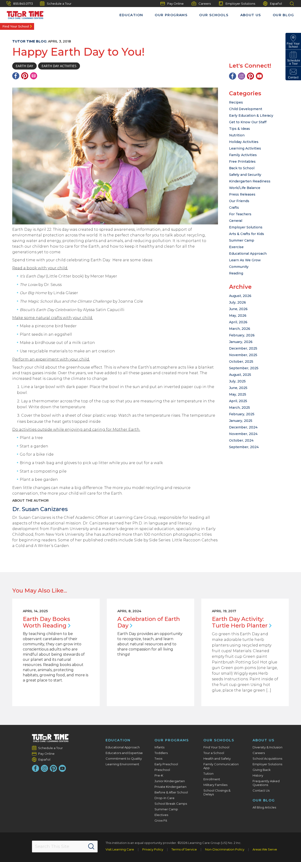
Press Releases (242, 194)
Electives (161, 815)
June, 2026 (238, 309)
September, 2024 (244, 447)
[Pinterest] (24, 75)
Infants (159, 747)
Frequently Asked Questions (266, 783)
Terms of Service (184, 849)
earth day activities (59, 66)
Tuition (208, 773)
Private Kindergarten (170, 787)
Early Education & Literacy (251, 115)
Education (131, 15)
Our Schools (213, 15)
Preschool (162, 770)
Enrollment (211, 779)
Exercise (236, 247)
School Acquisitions (267, 758)
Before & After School (171, 792)
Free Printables (242, 161)
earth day (24, 66)
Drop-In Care (164, 798)
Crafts (234, 207)
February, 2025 (241, 414)
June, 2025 (238, 388)
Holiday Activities (243, 142)
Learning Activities (245, 148)
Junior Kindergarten (169, 781)
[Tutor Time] (23, 14)
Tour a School (213, 753)
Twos (158, 758)
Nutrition (237, 135)
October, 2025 (241, 361)
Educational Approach (248, 253)
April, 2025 (238, 401)
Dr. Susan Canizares (40, 509)
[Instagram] (241, 76)
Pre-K (158, 775)
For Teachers (240, 214)
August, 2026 (240, 296)
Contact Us (261, 790)
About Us (250, 15)
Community (239, 267)
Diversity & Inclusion (267, 747)
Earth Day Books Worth (46, 622)
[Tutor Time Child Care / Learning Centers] (50, 738)
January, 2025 (240, 421)
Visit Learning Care (120, 849)
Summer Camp (241, 240)
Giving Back (262, 770)
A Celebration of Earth (148, 622)
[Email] (33, 75)
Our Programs (171, 15)
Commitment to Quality (124, 758)
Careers (204, 3)
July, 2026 (237, 302)
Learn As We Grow (245, 260)
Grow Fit (160, 820)
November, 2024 (243, 434)
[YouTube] (259, 76)
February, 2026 (242, 335)
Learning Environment (122, 764)
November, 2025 (243, 355)
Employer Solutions (240, 3)
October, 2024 (241, 440)
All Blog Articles (264, 807)
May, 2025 (237, 394)
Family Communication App (221, 766)
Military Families (215, 785)
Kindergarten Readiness (249, 181)
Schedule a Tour (59, 3)
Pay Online (175, 3)
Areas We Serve (265, 849)
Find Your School (15, 26)
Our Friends (239, 201)
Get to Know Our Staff (247, 122)
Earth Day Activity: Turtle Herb (240, 622)
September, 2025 (243, 368)
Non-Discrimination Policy (224, 849)
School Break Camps (170, 803)
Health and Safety (217, 758)
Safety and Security (245, 175)
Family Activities (243, 155)
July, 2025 (237, 381)
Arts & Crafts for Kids (246, 234)
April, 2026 (238, 322)
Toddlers (161, 753)
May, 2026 (237, 315)
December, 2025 (243, 348)
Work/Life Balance (244, 188)
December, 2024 (243, 427)
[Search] (91, 846)
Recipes (236, 102)
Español (276, 3)
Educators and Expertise (124, 753)
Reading (236, 273)
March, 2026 (239, 329)
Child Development (245, 109)
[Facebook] (15, 75)
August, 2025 (240, 375)
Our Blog (283, 15)
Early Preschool (166, 764)
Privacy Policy (152, 849)
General (235, 221)
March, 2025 (239, 407)
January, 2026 (241, 342)
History (258, 775)
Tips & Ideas (239, 129)
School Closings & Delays (216, 792)
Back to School (241, 168)
